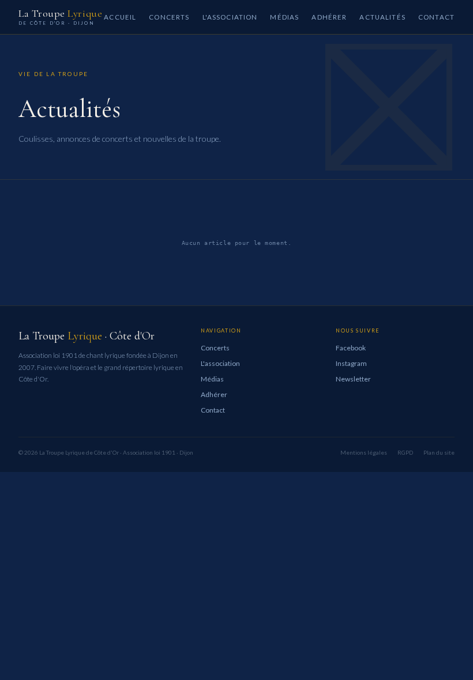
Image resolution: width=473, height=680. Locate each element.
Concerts (169, 17)
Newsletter (353, 379)
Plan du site (439, 452)
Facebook (351, 347)
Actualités (382, 17)
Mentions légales (363, 452)
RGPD (405, 452)
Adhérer (329, 17)
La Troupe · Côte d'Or (86, 336)
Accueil (120, 17)
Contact (436, 17)
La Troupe (60, 17)
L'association (230, 17)
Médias (284, 17)
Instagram (351, 363)
